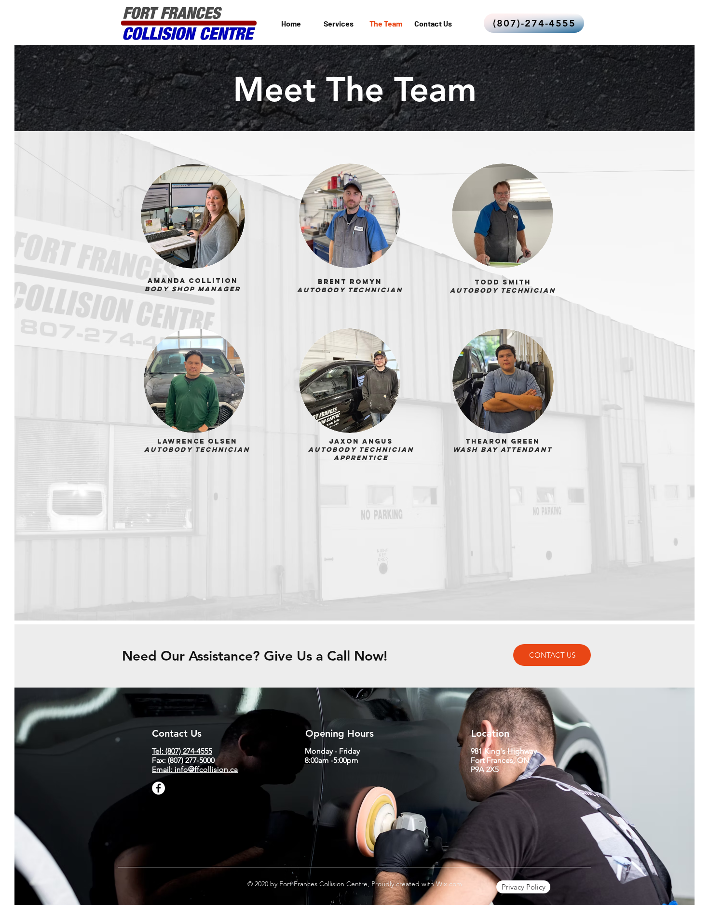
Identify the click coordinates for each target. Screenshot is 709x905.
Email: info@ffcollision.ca (195, 769)
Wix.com (448, 883)
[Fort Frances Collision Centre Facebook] (158, 788)
